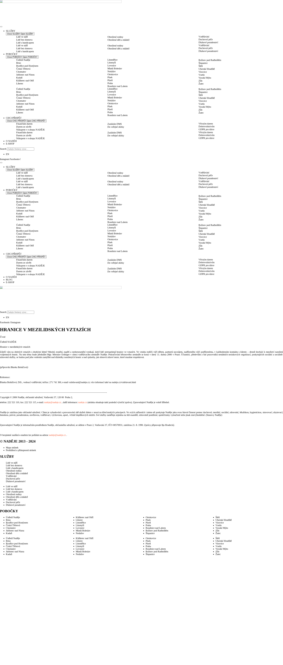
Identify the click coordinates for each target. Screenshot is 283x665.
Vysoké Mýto (205, 78)
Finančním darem (24, 124)
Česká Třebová (23, 69)
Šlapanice (203, 63)
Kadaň (19, 77)
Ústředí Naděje (23, 60)
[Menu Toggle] (1, 26)
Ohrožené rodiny (115, 37)
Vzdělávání (204, 36)
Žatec (201, 83)
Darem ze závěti (23, 126)
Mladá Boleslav (114, 68)
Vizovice (203, 72)
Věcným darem (206, 123)
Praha (110, 83)
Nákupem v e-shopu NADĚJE (30, 129)
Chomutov (21, 71)
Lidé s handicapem (25, 42)
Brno (18, 63)
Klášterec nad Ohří (25, 80)
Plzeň (110, 80)
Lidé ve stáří (22, 37)
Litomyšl (111, 62)
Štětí (201, 66)
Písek (109, 77)
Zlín (200, 80)
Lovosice (111, 65)
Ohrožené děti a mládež (118, 40)
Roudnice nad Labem (117, 86)
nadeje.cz (82, 402)
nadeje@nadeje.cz (52, 402)
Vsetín (202, 75)
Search (3, 149)
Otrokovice (112, 74)
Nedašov (111, 71)
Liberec (19, 83)
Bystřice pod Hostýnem (27, 66)
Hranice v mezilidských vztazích (15, 347)
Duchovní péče (206, 39)
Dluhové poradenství (208, 42)
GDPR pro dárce (206, 129)
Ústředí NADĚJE (8, 342)
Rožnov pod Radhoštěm (210, 60)
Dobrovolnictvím (206, 126)
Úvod (2, 337)
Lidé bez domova (24, 39)
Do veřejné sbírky (115, 127)
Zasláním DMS (114, 124)
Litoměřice (112, 60)
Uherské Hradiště (207, 69)
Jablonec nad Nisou (25, 74)
